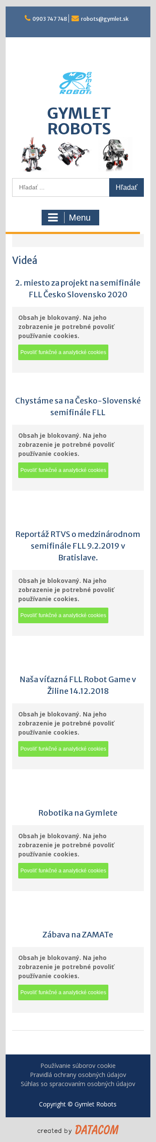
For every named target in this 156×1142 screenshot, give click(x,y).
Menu (80, 217)
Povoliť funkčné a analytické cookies (63, 352)
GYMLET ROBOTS (79, 121)
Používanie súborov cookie (78, 1065)
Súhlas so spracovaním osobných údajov (78, 1084)
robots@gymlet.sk (105, 19)
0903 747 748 (49, 19)
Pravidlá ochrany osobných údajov (78, 1074)
